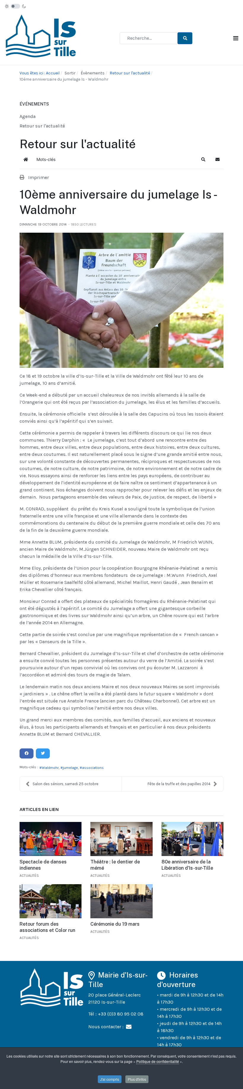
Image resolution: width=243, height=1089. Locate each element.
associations (93, 768)
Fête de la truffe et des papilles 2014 (179, 784)
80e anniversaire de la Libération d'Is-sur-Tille (187, 865)
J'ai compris (109, 1079)
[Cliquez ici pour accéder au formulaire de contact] (129, 1026)
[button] (203, 159)
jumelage (70, 768)
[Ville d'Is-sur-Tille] (42, 38)
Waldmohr (50, 768)
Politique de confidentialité (157, 1061)
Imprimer (38, 177)
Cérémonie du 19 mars (115, 924)
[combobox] (149, 38)
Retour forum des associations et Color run (47, 927)
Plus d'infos (137, 1079)
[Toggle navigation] (235, 38)
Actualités (29, 876)
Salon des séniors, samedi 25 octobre (65, 784)
